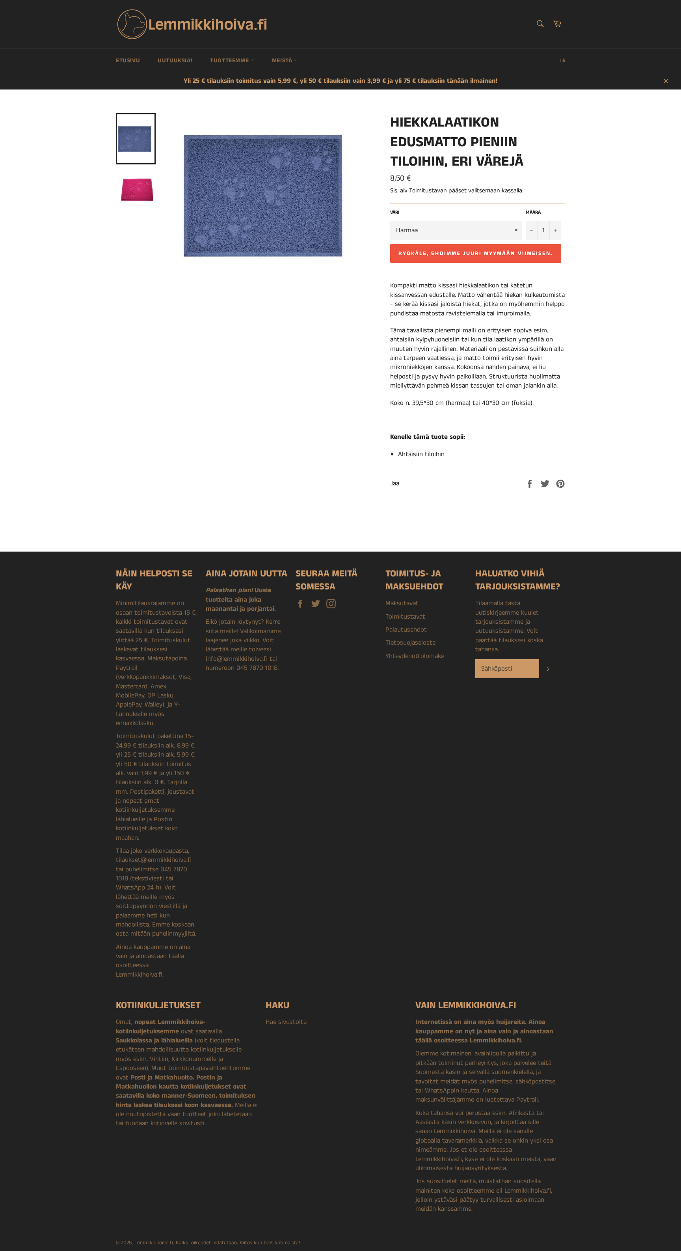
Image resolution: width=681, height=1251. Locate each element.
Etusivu (128, 60)
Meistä (283, 60)
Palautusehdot (406, 629)
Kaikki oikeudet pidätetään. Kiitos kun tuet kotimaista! (238, 1243)
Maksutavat (402, 603)
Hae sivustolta (286, 1022)
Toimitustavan (428, 190)
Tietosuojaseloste (410, 642)
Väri (394, 212)
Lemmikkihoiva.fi (153, 1243)
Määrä (533, 212)
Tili (562, 61)
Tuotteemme (230, 60)
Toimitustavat (405, 616)
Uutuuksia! (175, 60)
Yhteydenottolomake (414, 656)
